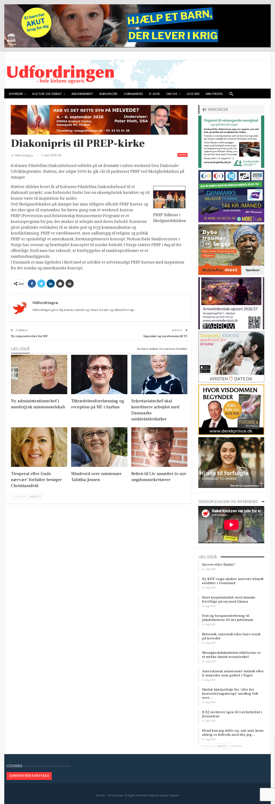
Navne (182, 154)
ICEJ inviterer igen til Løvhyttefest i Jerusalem (232, 714)
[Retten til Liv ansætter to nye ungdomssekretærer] (159, 447)
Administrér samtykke (29, 776)
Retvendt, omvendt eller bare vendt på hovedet (231, 636)
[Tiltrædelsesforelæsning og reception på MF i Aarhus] (99, 374)
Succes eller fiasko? (218, 564)
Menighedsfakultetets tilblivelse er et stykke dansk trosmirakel (231, 654)
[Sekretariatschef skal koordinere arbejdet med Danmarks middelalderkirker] (159, 374)
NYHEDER (16, 93)
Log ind (193, 93)
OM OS (171, 93)
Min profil (214, 93)
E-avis (154, 93)
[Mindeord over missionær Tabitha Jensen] (99, 447)
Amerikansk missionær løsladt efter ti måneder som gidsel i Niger (233, 673)
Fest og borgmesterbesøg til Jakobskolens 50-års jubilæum (227, 617)
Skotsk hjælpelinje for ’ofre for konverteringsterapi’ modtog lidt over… (230, 693)
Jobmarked (133, 93)
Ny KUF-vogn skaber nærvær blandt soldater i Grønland (232, 581)
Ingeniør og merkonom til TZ (165, 336)
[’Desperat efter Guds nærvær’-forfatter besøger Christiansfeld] (39, 447)
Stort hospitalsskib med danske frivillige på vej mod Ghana (228, 599)
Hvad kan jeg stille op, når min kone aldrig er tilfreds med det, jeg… (233, 732)
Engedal (174, 795)
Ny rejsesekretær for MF (29, 336)
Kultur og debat (47, 93)
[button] (231, 95)
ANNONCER (108, 93)
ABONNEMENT (82, 93)
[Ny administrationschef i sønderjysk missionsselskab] (39, 374)
